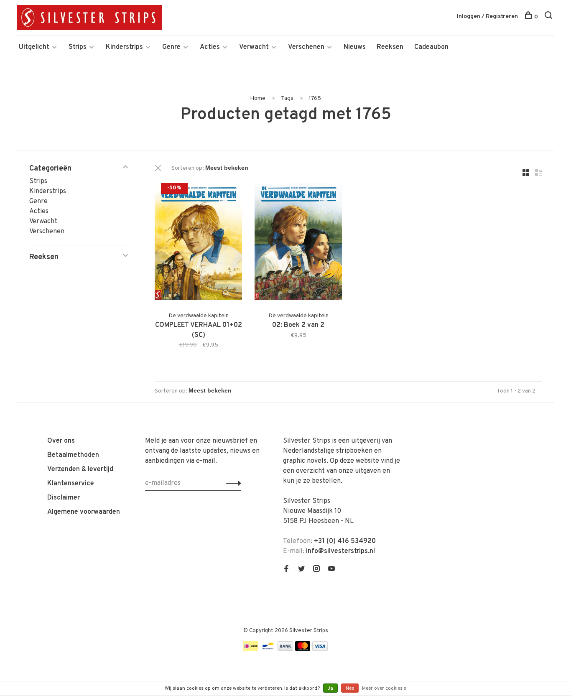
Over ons (61, 441)
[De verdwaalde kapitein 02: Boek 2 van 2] (298, 243)
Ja (330, 688)
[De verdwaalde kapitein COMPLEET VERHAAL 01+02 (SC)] (198, 243)
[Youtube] (331, 570)
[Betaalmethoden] (250, 649)
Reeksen (390, 47)
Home (257, 98)
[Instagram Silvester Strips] (316, 570)
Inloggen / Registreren (487, 16)
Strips (78, 47)
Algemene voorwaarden (83, 512)
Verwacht (254, 47)
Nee (350, 688)
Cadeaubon (431, 47)
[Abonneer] (231, 483)
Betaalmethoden (73, 455)
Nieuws (355, 47)
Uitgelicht (34, 47)
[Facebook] (286, 570)
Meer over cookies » (384, 688)
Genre (171, 47)
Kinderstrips (124, 47)
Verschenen (306, 47)
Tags (287, 98)
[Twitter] (301, 570)
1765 (315, 98)
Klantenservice (70, 483)
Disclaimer (63, 498)
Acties (210, 47)
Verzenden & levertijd (80, 469)
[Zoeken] (549, 16)
